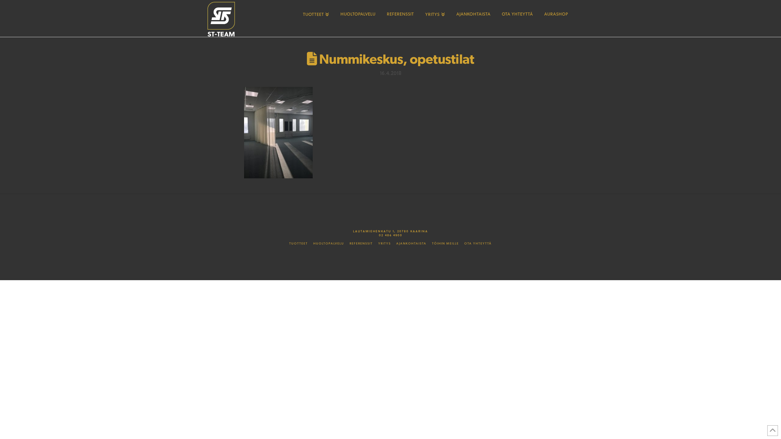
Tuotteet (298, 243)
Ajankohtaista (411, 243)
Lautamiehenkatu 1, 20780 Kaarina (390, 231)
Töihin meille (445, 243)
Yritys (384, 243)
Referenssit (361, 243)
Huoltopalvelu (328, 243)
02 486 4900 (390, 235)
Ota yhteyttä (478, 243)
